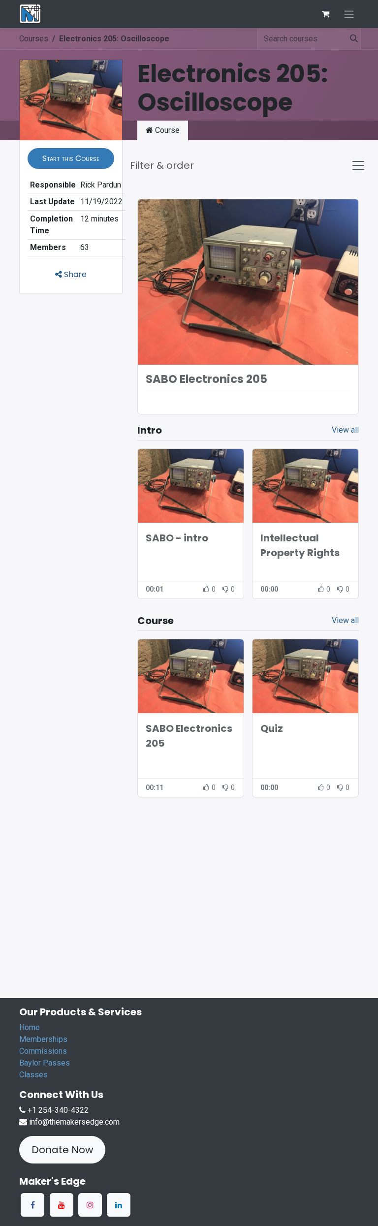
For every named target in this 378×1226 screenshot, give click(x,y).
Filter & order (162, 165)
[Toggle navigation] (349, 14)
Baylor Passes (44, 1063)
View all (345, 430)
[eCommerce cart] (325, 14)
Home (29, 1027)
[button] (71, 158)
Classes (33, 1074)
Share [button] (74, 274)
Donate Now (62, 1150)
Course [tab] (166, 130)
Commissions (43, 1051)
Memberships (43, 1039)
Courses (33, 38)
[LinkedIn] (118, 1205)
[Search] (351, 39)
